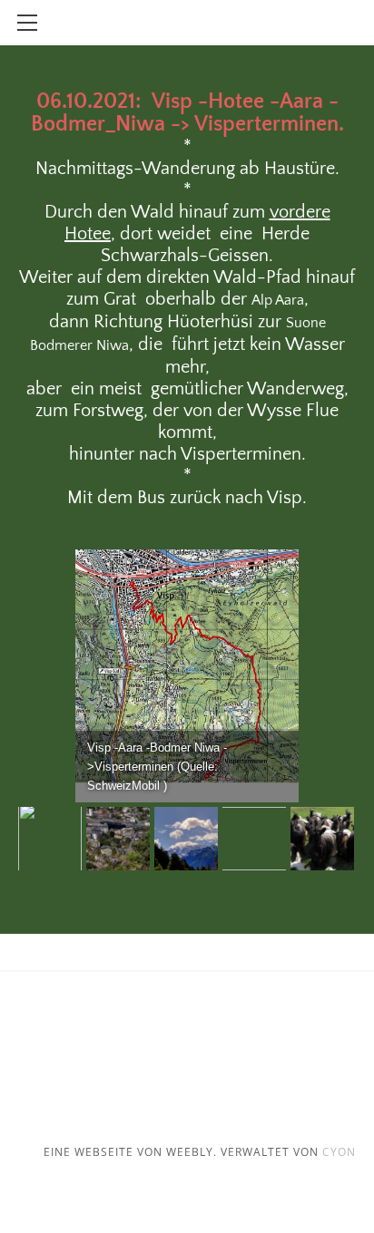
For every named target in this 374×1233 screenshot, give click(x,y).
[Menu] (27, 22)
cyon (339, 1152)
